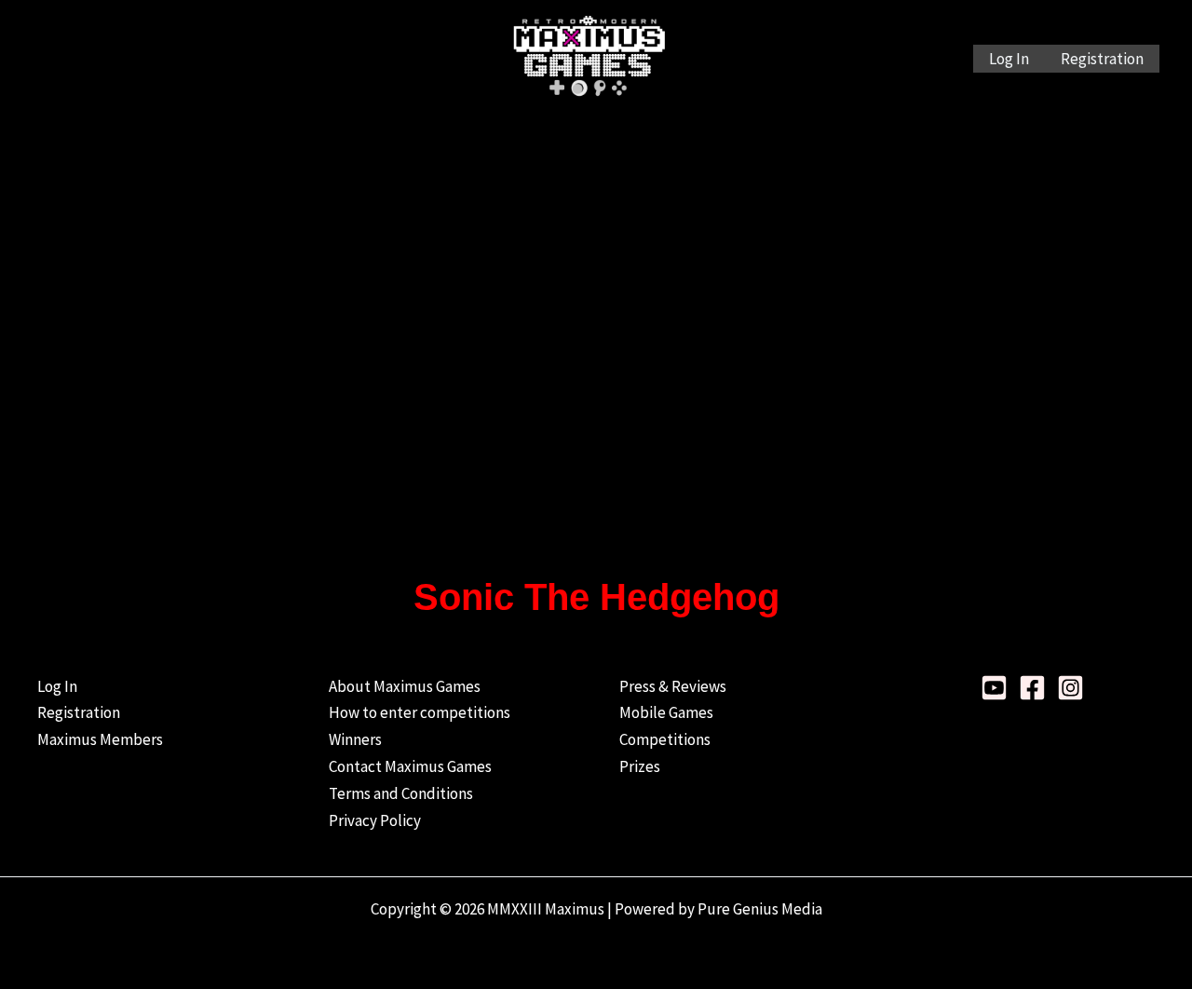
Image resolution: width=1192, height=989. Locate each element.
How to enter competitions (419, 712)
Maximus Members (100, 739)
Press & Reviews (672, 686)
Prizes (639, 766)
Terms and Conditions (401, 793)
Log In (1009, 58)
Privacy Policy (375, 820)
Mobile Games (666, 712)
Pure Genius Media (760, 909)
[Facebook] (1032, 687)
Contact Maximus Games (410, 766)
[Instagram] (1070, 687)
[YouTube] (994, 687)
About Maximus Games (405, 686)
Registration (1102, 58)
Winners (355, 739)
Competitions (665, 739)
